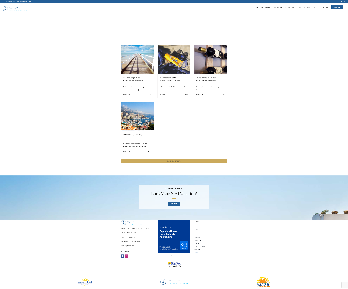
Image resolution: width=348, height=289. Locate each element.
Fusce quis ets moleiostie (206, 77)
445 (223, 94)
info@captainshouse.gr (132, 241)
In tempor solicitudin (168, 77)
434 (187, 94)
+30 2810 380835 (129, 237)
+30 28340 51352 (131, 232)
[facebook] (122, 256)
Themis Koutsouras (129, 80)
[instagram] (126, 256)
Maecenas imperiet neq (132, 134)
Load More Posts (174, 161)
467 (150, 151)
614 (150, 94)
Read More (126, 94)
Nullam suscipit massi (131, 77)
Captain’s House (130, 245)
